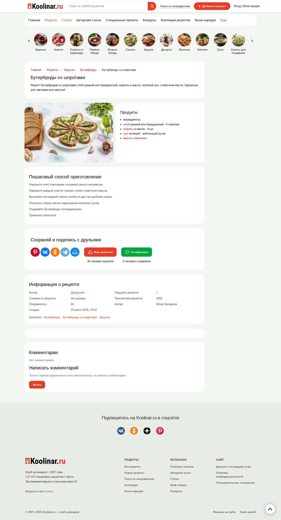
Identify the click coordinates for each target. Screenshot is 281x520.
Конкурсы (149, 20)
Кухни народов (205, 20)
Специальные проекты (122, 20)
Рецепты (51, 20)
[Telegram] (65, 252)
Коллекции (131, 485)
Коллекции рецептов (175, 20)
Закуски (104, 317)
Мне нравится (103, 252)
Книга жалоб (248, 511)
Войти (37, 384)
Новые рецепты (134, 472)
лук (125, 133)
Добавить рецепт (212, 6)
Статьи (174, 478)
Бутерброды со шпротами (80, 317)
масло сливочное (134, 138)
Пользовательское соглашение (235, 482)
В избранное (139, 252)
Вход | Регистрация (247, 6)
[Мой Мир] (75, 252)
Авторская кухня (180, 472)
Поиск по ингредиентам (175, 6)
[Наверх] (270, 509)
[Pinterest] (35, 252)
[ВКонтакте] (45, 252)
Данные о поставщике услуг (233, 466)
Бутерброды (52, 317)
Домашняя (77, 292)
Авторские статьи (88, 20)
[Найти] (152, 6)
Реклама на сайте (224, 511)
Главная (34, 20)
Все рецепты (132, 466)
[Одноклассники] (55, 252)
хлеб (126, 124)
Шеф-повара (178, 485)
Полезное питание (182, 466)
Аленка (49, 491)
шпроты (128, 129)
